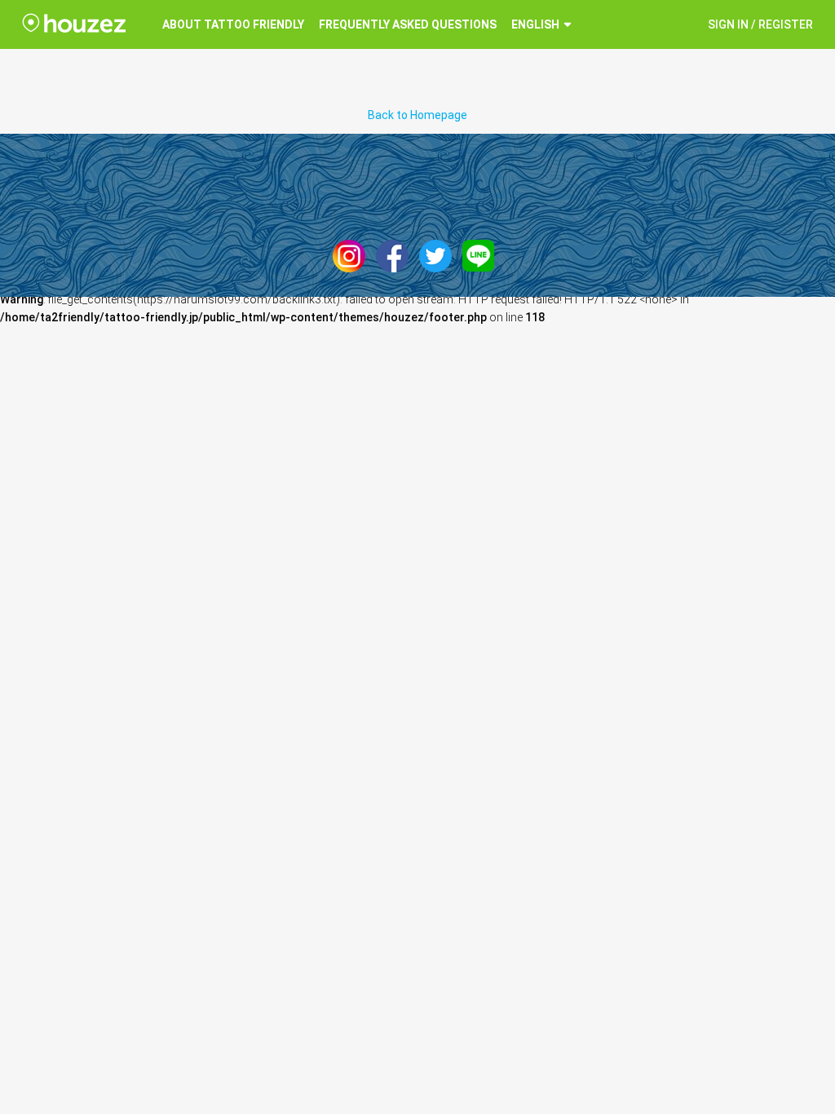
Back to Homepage (417, 115)
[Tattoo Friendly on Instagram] (353, 255)
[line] (482, 255)
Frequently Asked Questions (408, 24)
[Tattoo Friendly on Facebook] (396, 255)
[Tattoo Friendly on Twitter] (439, 255)
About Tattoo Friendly (233, 24)
